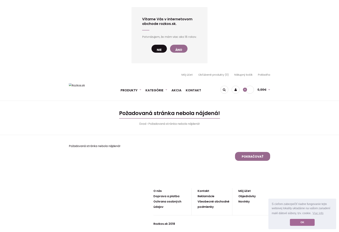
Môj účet (187, 75)
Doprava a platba (166, 196)
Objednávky (247, 196)
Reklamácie (206, 196)
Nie (159, 50)
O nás (157, 191)
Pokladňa (264, 75)
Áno (178, 50)
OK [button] (302, 222)
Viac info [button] (318, 213)
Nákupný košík (243, 75)
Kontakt (203, 191)
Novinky (244, 201)
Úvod (142, 124)
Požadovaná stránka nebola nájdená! (174, 124)
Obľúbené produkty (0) (213, 75)
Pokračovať (252, 156)
